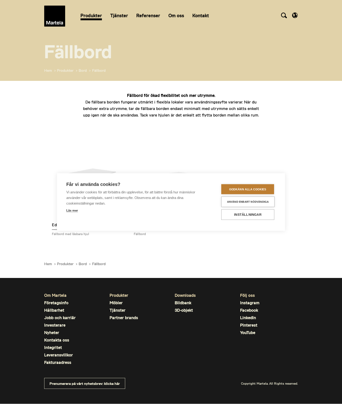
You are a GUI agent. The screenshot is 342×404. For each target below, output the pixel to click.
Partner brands (124, 317)
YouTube (247, 332)
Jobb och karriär (60, 317)
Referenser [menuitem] (148, 15)
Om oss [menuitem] (176, 15)
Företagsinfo (56, 302)
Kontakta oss (56, 340)
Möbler (116, 302)
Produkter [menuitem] (91, 15)
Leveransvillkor (58, 355)
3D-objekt (184, 310)
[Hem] (54, 16)
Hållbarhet (54, 310)
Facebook (249, 310)
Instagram (249, 302)
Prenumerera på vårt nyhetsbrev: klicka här (85, 383)
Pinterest (248, 325)
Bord (83, 70)
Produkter (65, 70)
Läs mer (72, 210)
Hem (48, 70)
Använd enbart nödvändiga (248, 201)
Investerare (54, 325)
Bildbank (183, 302)
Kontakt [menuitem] (200, 15)
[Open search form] (283, 16)
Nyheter (51, 332)
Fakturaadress (57, 362)
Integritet (53, 347)
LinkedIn (248, 317)
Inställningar (248, 214)
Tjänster (117, 310)
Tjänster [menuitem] (119, 15)
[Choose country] (295, 15)
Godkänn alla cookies (247, 189)
